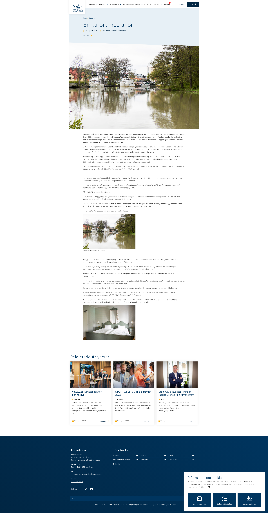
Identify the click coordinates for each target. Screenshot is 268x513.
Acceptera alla (199, 504)
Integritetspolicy (134, 504)
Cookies (145, 504)
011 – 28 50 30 (77, 481)
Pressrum (173, 460)
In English (117, 464)
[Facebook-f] (80, 489)
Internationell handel (121, 460)
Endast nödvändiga (224, 504)
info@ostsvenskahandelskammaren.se (86, 474)
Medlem (144, 455)
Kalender (148, 4)
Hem (85, 18)
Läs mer (204, 487)
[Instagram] (85, 489)
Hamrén (173, 504)
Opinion (172, 455)
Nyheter (167, 4)
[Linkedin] (91, 489)
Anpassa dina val (249, 504)
